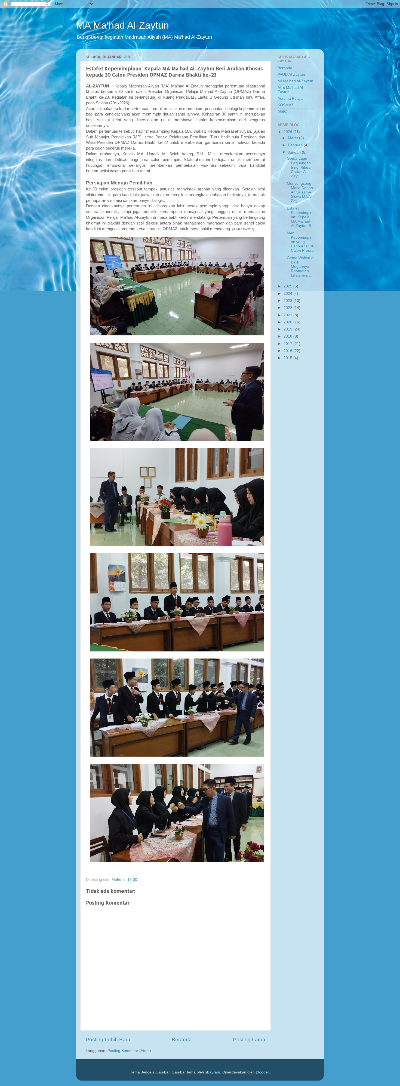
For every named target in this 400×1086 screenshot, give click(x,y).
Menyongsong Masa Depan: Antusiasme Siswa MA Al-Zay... (300, 192)
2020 (288, 322)
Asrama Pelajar (291, 98)
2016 (288, 351)
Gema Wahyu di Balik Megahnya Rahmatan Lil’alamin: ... (300, 267)
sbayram (212, 1072)
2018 (288, 336)
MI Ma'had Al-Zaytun (295, 81)
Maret (293, 138)
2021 (288, 315)
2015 (288, 358)
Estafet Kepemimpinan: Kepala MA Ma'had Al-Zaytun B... (300, 217)
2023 (288, 301)
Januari (295, 152)
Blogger (262, 1072)
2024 (288, 294)
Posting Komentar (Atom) (129, 1051)
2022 (288, 308)
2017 (288, 344)
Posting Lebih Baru (108, 1039)
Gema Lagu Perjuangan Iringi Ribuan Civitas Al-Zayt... (300, 167)
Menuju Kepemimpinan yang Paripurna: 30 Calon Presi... (300, 242)
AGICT (283, 112)
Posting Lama (249, 1039)
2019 (288, 329)
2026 (288, 132)
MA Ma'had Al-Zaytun (122, 25)
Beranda (182, 1039)
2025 (288, 286)
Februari (296, 145)
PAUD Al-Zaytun (291, 74)
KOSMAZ (286, 105)
